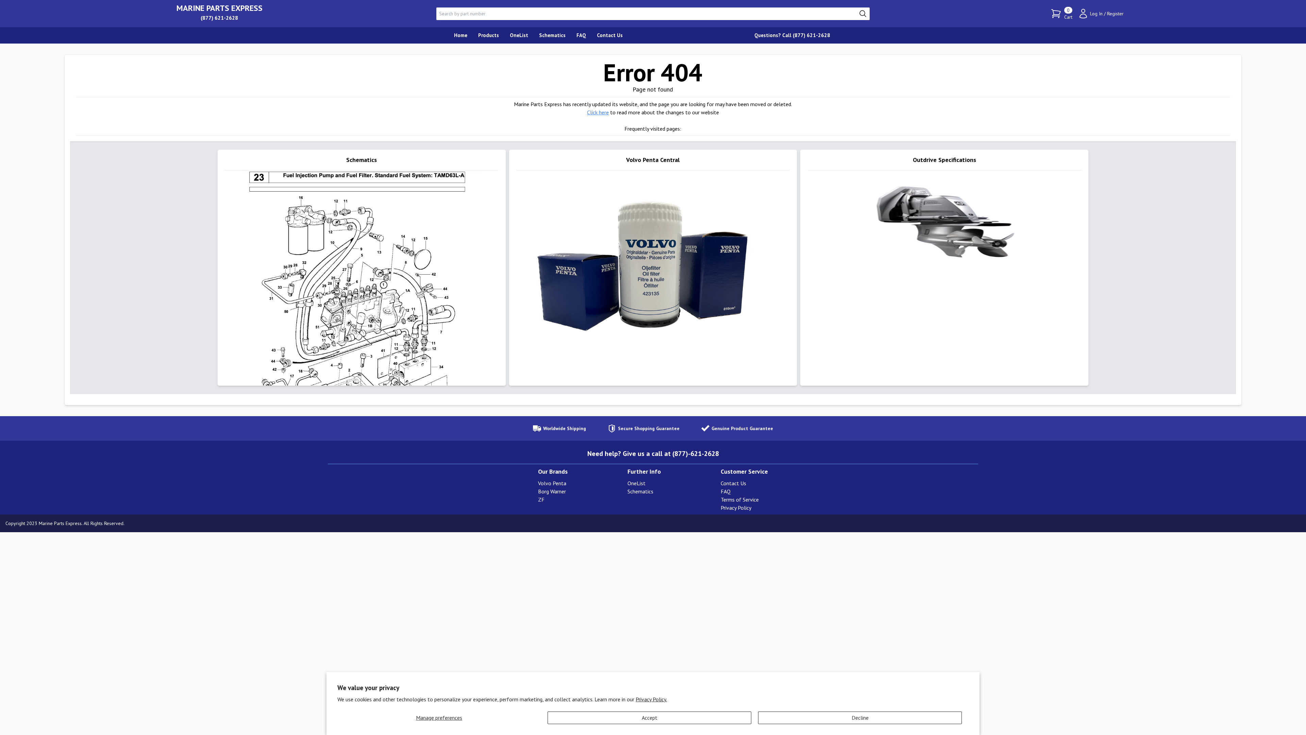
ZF (541, 499)
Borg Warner (552, 491)
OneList (636, 483)
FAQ (726, 491)
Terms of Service (740, 499)
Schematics (640, 491)
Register (1115, 14)
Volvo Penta (552, 483)
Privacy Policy (736, 507)
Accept (649, 717)
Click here (598, 112)
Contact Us (733, 483)
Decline (860, 717)
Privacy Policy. (651, 699)
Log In (1096, 14)
